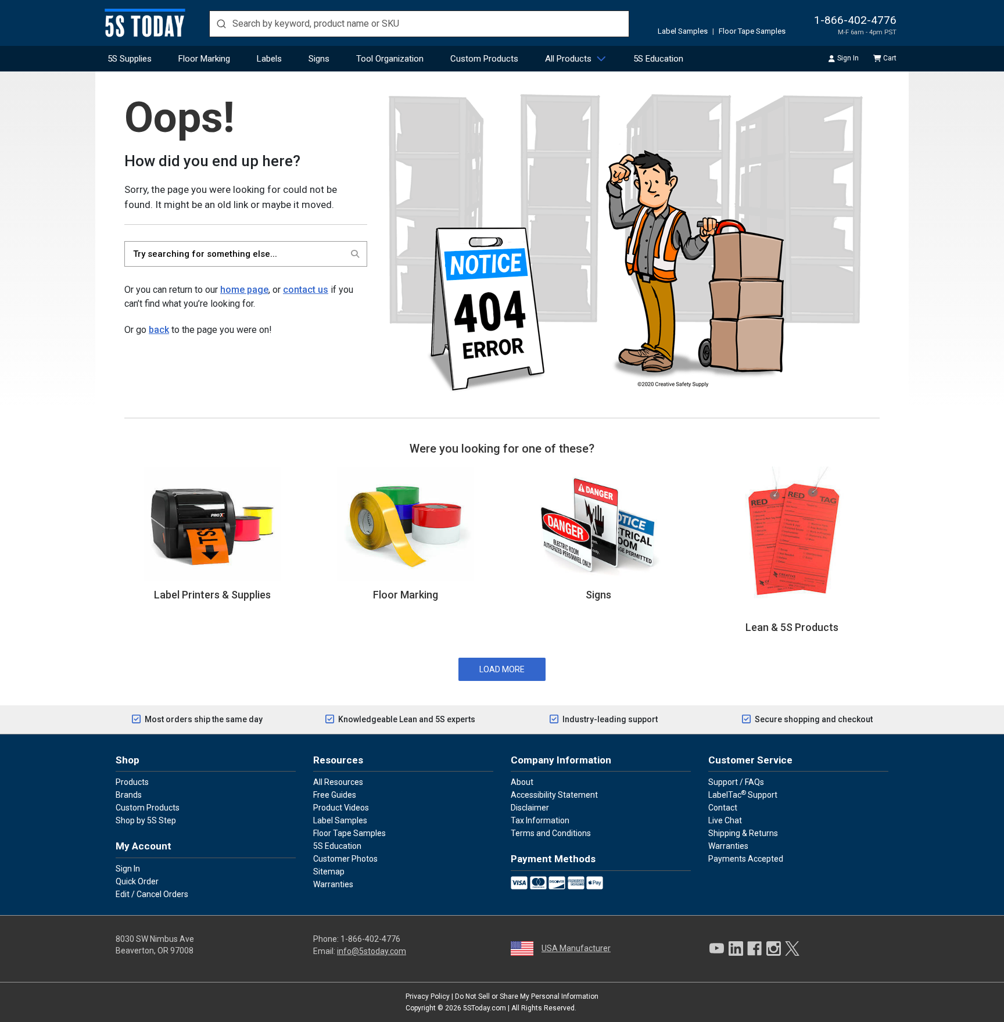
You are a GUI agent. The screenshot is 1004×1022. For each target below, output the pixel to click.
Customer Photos (345, 858)
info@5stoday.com (371, 951)
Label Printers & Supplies (212, 595)
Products (132, 782)
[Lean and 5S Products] (792, 539)
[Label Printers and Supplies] (212, 523)
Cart (890, 58)
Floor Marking (204, 58)
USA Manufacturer (576, 948)
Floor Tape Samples (752, 31)
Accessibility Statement (554, 794)
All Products (568, 58)
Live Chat (725, 820)
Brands (129, 794)
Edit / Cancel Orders (152, 894)
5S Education (658, 58)
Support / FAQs (736, 782)
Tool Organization (390, 58)
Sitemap (329, 871)
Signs (319, 58)
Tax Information (540, 820)
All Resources (338, 782)
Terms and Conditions (551, 833)
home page (244, 289)
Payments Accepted (745, 858)
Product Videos (341, 807)
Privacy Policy (428, 996)
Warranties (333, 884)
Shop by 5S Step (146, 820)
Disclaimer (530, 807)
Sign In (848, 58)
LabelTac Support (742, 794)
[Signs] (598, 523)
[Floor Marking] (405, 523)
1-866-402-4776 (855, 20)
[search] (419, 23)
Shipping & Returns (743, 833)
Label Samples (683, 31)
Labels (269, 58)
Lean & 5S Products (791, 627)
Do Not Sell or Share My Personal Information (526, 996)
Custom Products (484, 58)
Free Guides (334, 794)
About (522, 782)
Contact (722, 807)
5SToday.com (484, 1008)
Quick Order (137, 881)
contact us (305, 289)
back (159, 329)
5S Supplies (129, 58)
